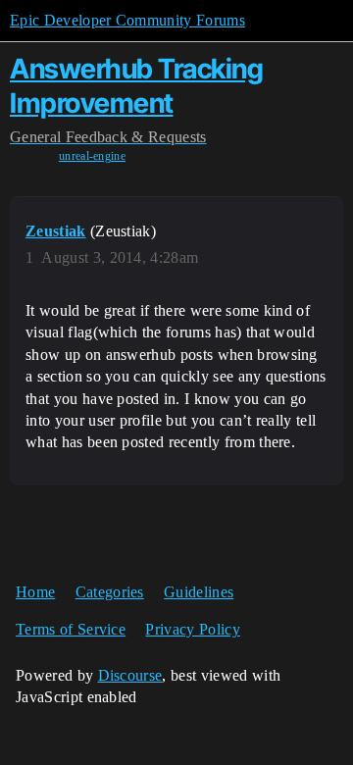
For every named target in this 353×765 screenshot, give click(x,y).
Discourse (130, 675)
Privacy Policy (192, 629)
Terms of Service (71, 629)
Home (35, 592)
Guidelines (198, 592)
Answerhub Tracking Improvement (136, 86)
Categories (110, 592)
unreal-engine (92, 156)
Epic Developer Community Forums (127, 20)
